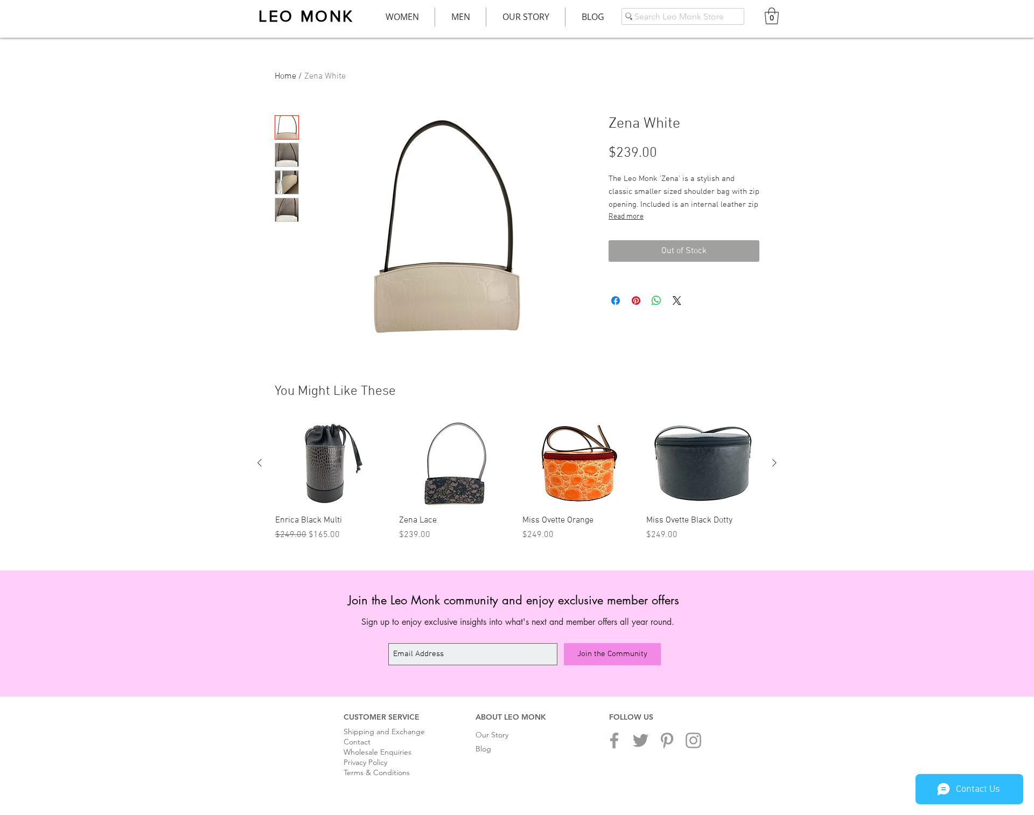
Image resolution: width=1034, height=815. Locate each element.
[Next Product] (774, 462)
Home (285, 76)
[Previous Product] (259, 462)
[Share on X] (676, 300)
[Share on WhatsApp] (656, 300)
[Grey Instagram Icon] (693, 740)
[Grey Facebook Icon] (614, 740)
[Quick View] (331, 463)
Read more (626, 216)
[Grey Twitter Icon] (640, 740)
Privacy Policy (365, 762)
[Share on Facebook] (615, 300)
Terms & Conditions (377, 772)
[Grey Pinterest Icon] (666, 740)
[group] (517, 481)
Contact (357, 742)
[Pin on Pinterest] (636, 300)
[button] (772, 16)
